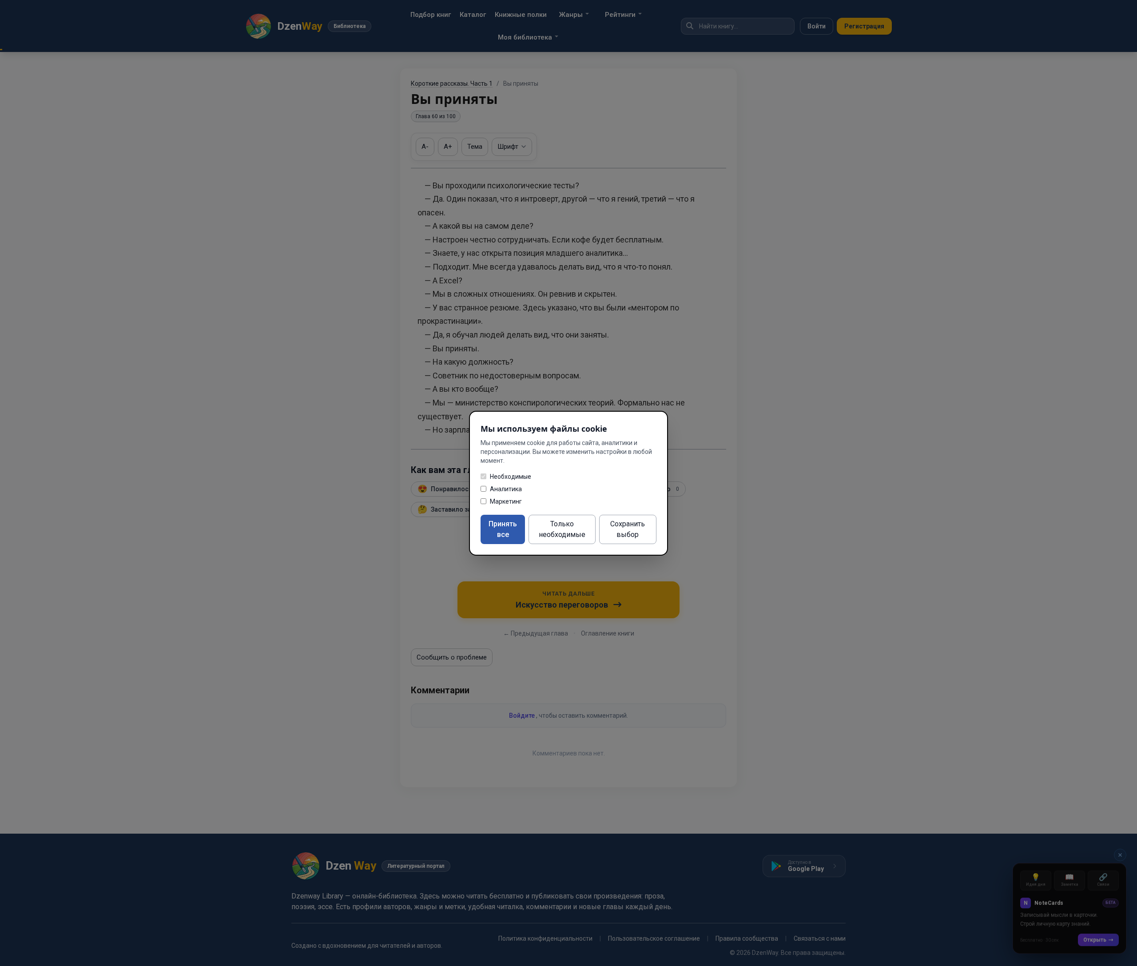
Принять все (503, 529)
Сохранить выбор (627, 529)
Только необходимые (562, 529)
